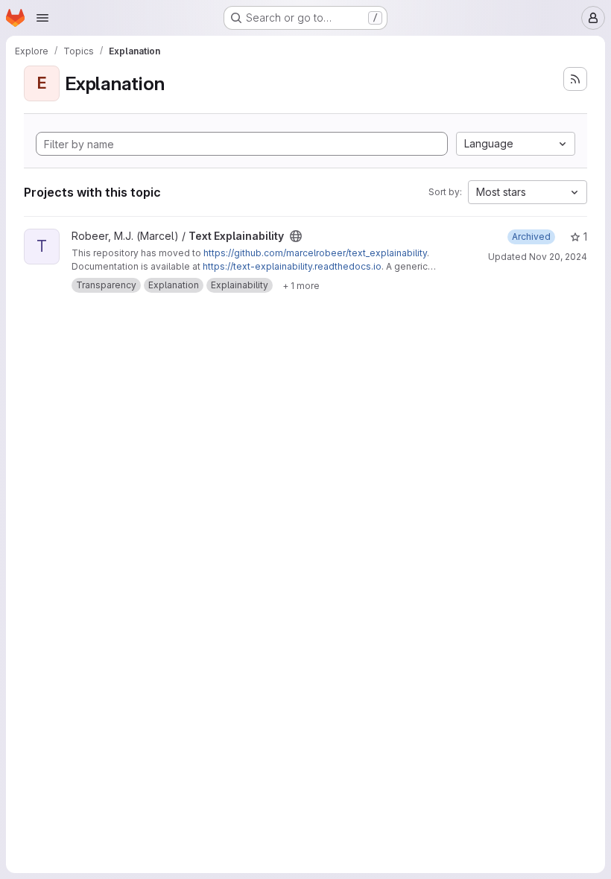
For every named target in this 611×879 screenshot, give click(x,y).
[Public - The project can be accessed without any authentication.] (296, 236)
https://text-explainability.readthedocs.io (292, 266)
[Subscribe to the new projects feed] (575, 79)
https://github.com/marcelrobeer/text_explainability (315, 252)
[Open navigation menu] (42, 18)
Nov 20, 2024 (558, 256)
